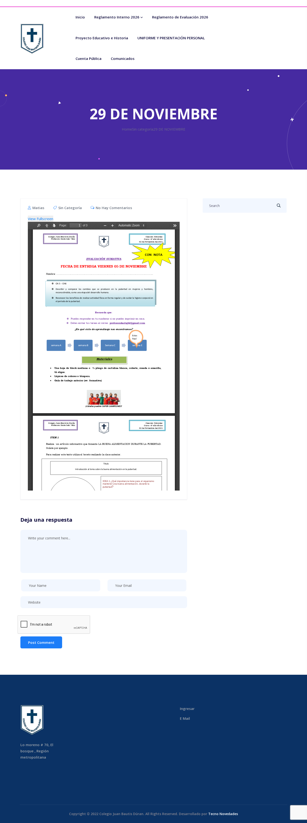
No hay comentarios (113, 207)
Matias (37, 207)
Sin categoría (70, 207)
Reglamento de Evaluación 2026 (180, 17)
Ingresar (187, 708)
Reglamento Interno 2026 (116, 17)
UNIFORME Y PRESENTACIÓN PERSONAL (171, 37)
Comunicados (123, 58)
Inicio (80, 17)
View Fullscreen (40, 218)
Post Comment (41, 642)
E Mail (185, 718)
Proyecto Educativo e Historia (102, 37)
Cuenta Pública (88, 58)
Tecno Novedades (223, 814)
